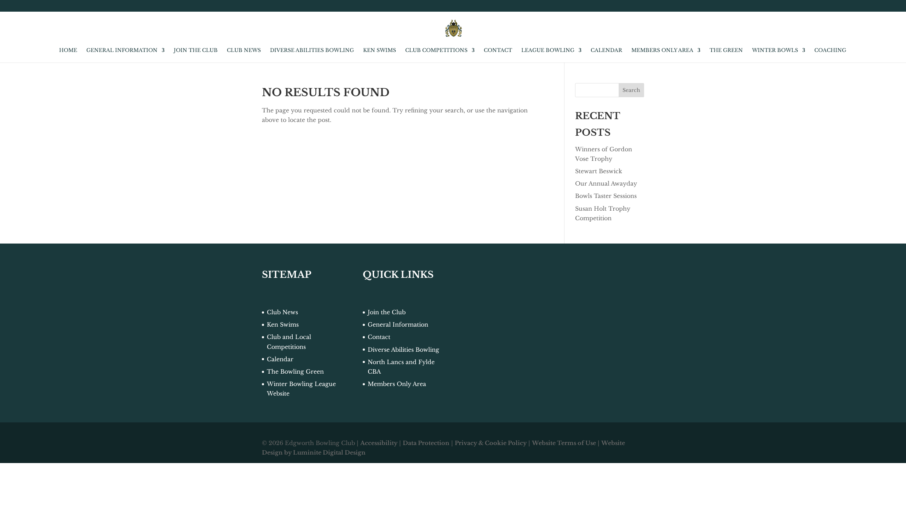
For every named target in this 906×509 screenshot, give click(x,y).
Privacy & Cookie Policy (491, 442)
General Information (121, 50)
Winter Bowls (775, 50)
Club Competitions (436, 50)
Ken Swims (379, 50)
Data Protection (426, 442)
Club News (244, 50)
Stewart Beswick (598, 171)
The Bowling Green (295, 371)
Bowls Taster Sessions (606, 195)
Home (68, 50)
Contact (498, 50)
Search (631, 90)
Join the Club (196, 50)
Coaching (830, 50)
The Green (726, 50)
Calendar (606, 50)
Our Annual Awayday (606, 183)
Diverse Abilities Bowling (312, 50)
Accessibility (378, 442)
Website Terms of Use (564, 442)
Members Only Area (662, 50)
